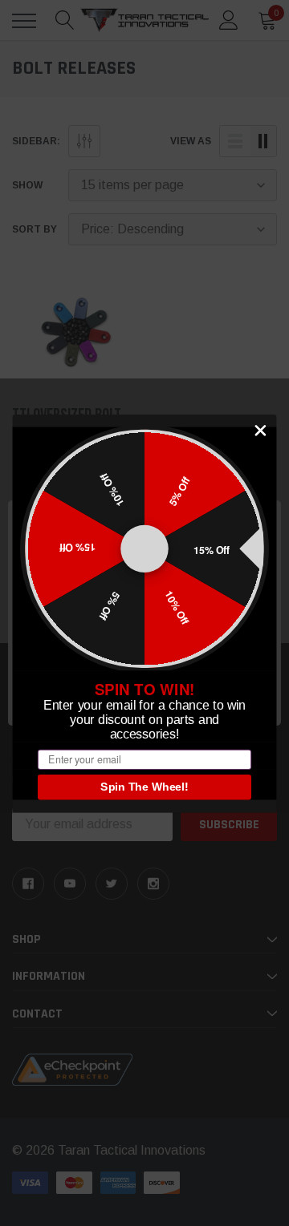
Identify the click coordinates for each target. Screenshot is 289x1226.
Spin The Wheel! (144, 786)
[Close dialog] (260, 430)
